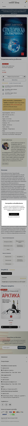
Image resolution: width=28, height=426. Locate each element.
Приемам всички (14, 214)
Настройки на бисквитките (14, 216)
